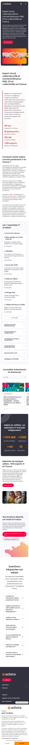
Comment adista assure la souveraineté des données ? (13, 654)
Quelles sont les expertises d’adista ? (12, 618)
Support (4, 695)
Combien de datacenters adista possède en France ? (12, 598)
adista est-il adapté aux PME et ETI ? (12, 646)
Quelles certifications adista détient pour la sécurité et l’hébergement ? (13, 609)
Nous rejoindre (7, 701)
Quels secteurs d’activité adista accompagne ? (11, 627)
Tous (6, 377)
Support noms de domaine (11, 698)
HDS (15, 196)
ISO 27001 (9, 194)
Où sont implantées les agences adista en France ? (13, 637)
